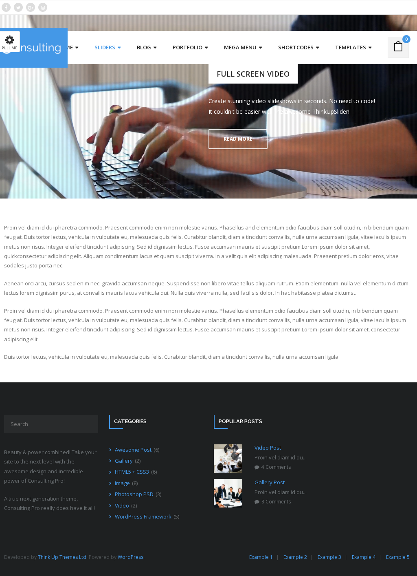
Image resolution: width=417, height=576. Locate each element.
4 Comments (276, 466)
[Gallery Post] (228, 493)
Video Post (268, 447)
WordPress (130, 557)
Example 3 (329, 557)
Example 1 (261, 557)
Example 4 (363, 557)
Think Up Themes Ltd (62, 557)
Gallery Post (270, 482)
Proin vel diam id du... (281, 457)
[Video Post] (228, 458)
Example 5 (398, 557)
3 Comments (276, 501)
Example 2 (295, 557)
